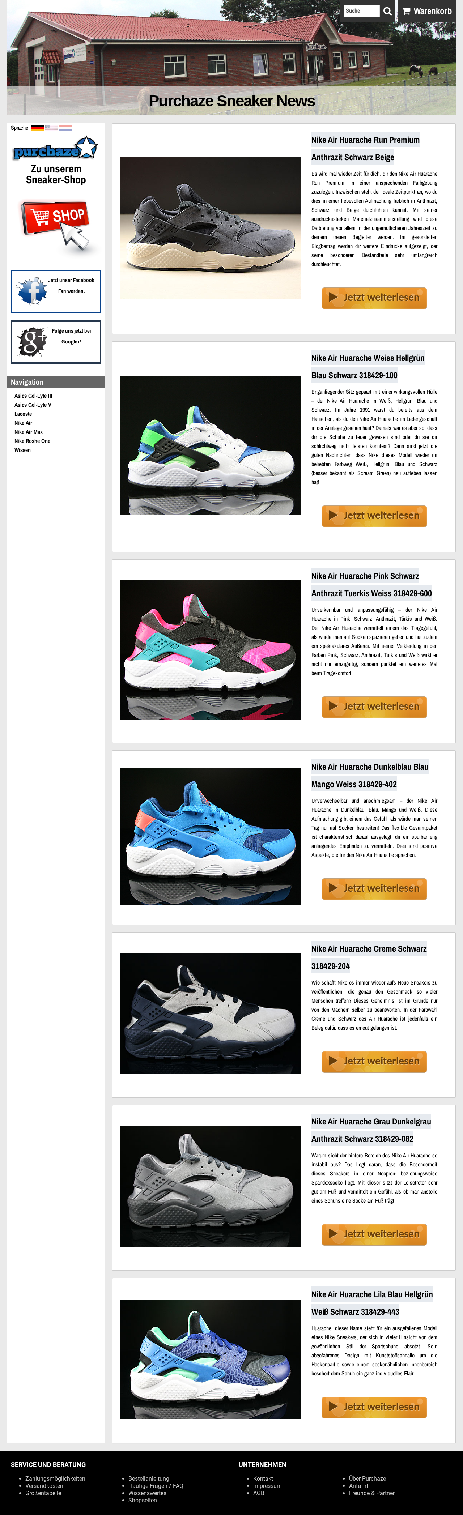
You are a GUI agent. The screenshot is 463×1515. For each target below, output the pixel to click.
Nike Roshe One (32, 441)
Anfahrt (358, 1485)
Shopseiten (142, 1500)
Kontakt (263, 1478)
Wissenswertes (147, 1493)
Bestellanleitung (148, 1478)
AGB (258, 1493)
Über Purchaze (367, 1478)
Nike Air (23, 423)
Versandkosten (44, 1485)
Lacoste (23, 414)
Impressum (267, 1485)
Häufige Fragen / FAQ (155, 1485)
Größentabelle (43, 1493)
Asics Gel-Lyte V (32, 405)
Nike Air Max (28, 432)
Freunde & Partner (372, 1493)
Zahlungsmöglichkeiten (55, 1478)
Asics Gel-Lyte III (33, 396)
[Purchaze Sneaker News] (56, 160)
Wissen (22, 450)
